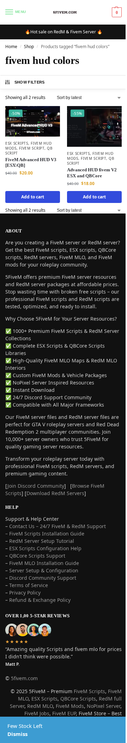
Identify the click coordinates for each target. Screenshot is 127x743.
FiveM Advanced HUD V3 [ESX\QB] (30, 160)
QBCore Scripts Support (37, 568)
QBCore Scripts (73, 711)
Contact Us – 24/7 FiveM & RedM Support (57, 538)
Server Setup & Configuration (43, 583)
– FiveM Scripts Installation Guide (44, 546)
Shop (29, 47)
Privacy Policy (25, 605)
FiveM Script (31, 146)
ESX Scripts (16, 141)
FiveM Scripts (84, 704)
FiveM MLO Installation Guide (44, 575)
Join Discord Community (35, 498)
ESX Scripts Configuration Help (45, 561)
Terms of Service (28, 597)
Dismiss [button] (17, 733)
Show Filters (29, 82)
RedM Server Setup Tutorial (41, 553)
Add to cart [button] (31, 195)
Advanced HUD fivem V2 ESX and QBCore (89, 171)
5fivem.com (24, 691)
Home (11, 47)
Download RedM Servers (55, 505)
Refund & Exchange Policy (40, 612)
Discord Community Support (42, 590)
